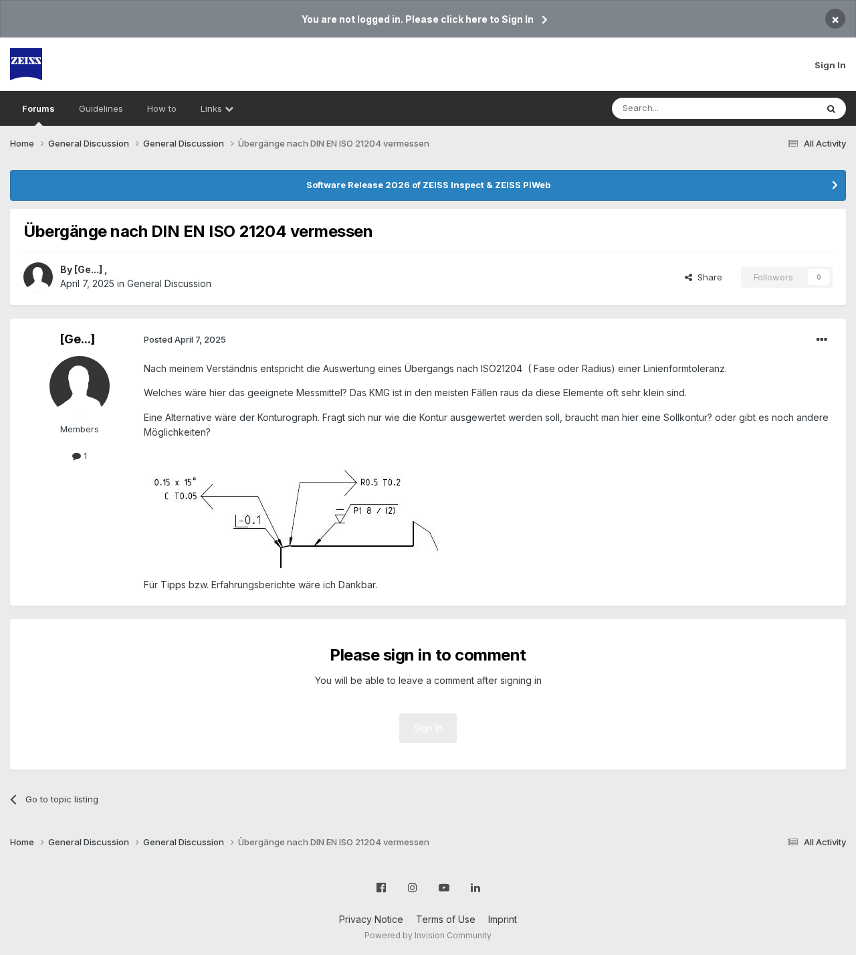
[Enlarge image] (291, 507)
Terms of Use (445, 919)
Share (707, 277)
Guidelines (101, 108)
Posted (185, 339)
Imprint (502, 919)
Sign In (830, 65)
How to (162, 108)
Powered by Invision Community (428, 935)
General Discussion (169, 283)
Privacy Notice (371, 919)
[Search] (831, 108)
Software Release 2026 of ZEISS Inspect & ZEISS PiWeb (428, 184)
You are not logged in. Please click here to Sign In (418, 19)
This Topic (777, 108)
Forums (38, 108)
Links (213, 108)
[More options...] (822, 340)
